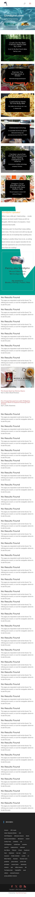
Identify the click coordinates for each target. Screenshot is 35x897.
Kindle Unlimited (15, 856)
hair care (18, 853)
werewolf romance (14, 873)
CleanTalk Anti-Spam (21, 893)
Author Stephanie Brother (10, 833)
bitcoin (27, 836)
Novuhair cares (23, 858)
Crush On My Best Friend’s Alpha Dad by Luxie (17, 44)
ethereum (22, 847)
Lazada (23, 856)
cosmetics (24, 844)
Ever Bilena (7, 850)
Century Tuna (7, 841)
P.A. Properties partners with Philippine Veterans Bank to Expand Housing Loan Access (15, 402)
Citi (21, 841)
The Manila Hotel (8, 870)
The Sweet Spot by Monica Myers (13, 391)
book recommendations (10, 838)
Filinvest (14, 850)
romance (6, 867)
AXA (20, 833)
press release (14, 861)
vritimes (6, 873)
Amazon (6, 830)
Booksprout (21, 838)
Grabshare (11, 853)
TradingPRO (18, 870)
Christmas (15, 841)
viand (24, 870)
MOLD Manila (7, 858)
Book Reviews (14, 393)
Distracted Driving (17, 128)
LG (28, 856)
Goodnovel (26, 850)
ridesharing (23, 864)
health (24, 853)
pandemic (6, 861)
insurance (6, 856)
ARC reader (13, 830)
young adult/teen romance (10, 876)
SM (25, 867)
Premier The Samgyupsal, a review (17, 74)
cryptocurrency (14, 847)
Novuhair (15, 858)
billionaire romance (19, 836)
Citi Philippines (8, 844)
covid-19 (6, 847)
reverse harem (14, 864)
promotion (6, 864)
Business (12, 405)
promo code (23, 861)
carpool (27, 838)
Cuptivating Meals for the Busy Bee (17, 102)
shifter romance (19, 867)
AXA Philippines (8, 836)
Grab (5, 853)
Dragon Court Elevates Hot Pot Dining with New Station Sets (17, 186)
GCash (20, 850)
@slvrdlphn (9, 822)
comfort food (17, 844)
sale (12, 867)
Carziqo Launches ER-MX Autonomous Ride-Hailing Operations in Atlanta (17, 157)
